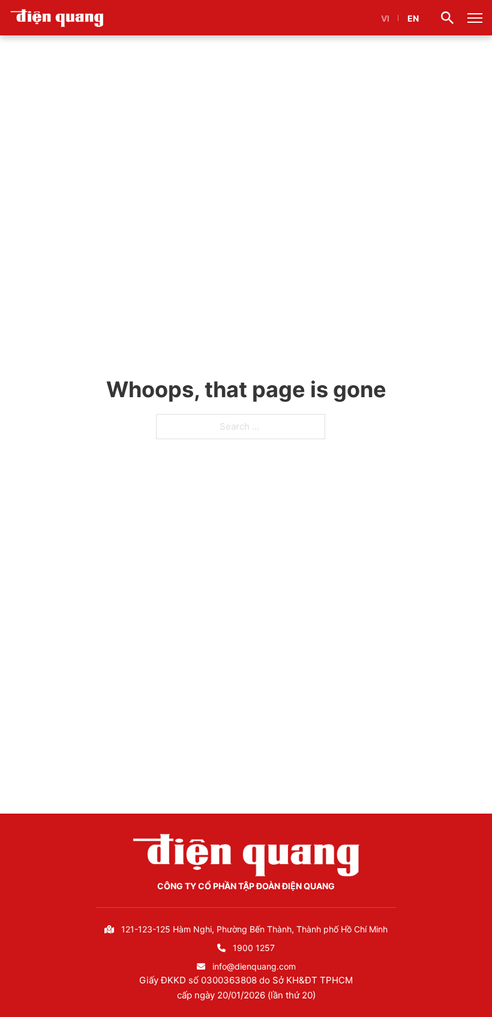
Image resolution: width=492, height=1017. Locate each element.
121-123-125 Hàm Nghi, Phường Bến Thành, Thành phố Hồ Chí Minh (254, 929)
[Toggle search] (447, 18)
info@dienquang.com (254, 966)
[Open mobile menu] (474, 18)
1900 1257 (254, 948)
